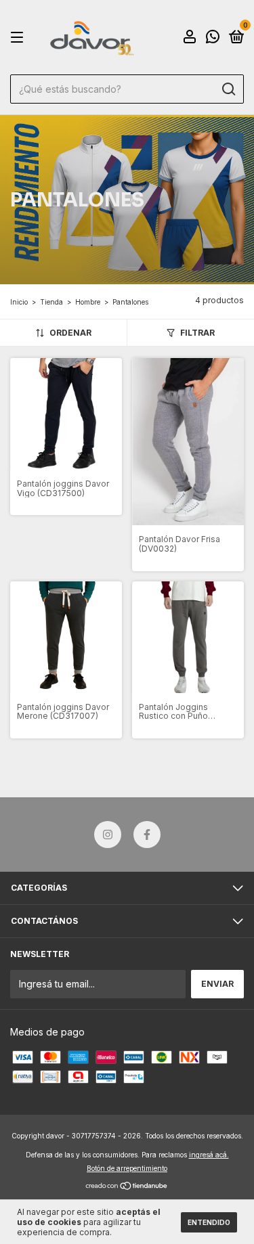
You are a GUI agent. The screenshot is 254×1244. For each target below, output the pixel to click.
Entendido (209, 1222)
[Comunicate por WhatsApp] (212, 38)
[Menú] (19, 37)
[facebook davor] (147, 834)
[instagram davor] (107, 834)
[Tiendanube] (127, 1187)
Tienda (51, 302)
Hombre (87, 302)
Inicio (19, 302)
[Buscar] (228, 89)
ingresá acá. (209, 1155)
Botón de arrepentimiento (127, 1168)
